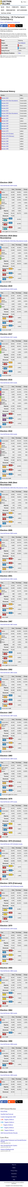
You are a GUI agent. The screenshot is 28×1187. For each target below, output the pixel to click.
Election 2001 (5, 118)
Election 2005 (5, 116)
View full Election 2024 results (8, 185)
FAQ (14, 1179)
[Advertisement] (14, 74)
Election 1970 (5, 138)
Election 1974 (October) (8, 133)
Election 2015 (5, 108)
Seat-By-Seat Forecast (7, 1114)
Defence (11, 1119)
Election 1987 (5, 126)
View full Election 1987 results (8, 715)
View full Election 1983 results (8, 758)
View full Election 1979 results (8, 802)
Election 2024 (5, 98)
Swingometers (10, 10)
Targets (6, 1119)
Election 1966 (5, 141)
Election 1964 (5, 143)
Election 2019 (5, 103)
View (19, 53)
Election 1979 (5, 131)
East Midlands (21, 43)
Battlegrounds (22, 10)
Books (14, 1167)
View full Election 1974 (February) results (11, 886)
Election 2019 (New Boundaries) (10, 100)
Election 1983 (5, 128)
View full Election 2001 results (8, 579)
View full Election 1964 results (8, 1013)
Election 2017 (5, 105)
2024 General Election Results (9, 1133)
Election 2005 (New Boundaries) (10, 113)
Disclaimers (14, 1173)
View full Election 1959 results (8, 1044)
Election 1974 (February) (8, 136)
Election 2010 (5, 110)
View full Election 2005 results (8, 533)
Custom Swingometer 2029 (8, 1117)
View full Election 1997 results (8, 624)
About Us (14, 1164)
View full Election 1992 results (8, 672)
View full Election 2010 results (8, 434)
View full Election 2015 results (8, 382)
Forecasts (15, 7)
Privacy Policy (14, 1170)
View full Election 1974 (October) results (11, 844)
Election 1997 (5, 121)
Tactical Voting (6, 13)
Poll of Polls (4, 1111)
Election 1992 (5, 123)
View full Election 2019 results (8, 289)
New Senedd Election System (9, 1145)
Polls (8, 7)
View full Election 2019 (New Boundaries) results (13, 241)
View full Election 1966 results (8, 971)
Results (23, 7)
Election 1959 (5, 146)
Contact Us (14, 1176)
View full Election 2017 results (8, 337)
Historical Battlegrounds (7, 1149)
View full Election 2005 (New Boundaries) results (13, 487)
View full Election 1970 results (8, 928)
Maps (2, 10)
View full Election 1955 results (8, 1075)
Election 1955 (5, 148)
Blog (2, 7)
